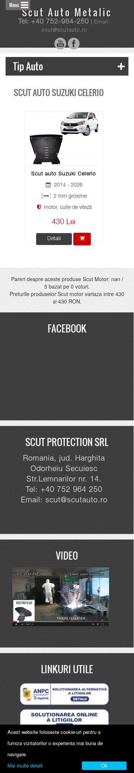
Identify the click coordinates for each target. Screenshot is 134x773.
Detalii (54, 239)
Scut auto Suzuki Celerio (63, 174)
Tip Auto (28, 66)
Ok (104, 765)
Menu (14, 5)
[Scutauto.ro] (64, 597)
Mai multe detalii (25, 765)
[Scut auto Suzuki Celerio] (63, 138)
